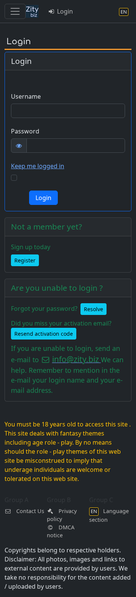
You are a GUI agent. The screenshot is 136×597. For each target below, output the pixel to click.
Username (26, 96)
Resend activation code (43, 333)
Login (64, 11)
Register (25, 260)
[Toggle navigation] (15, 11)
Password (25, 131)
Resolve (93, 309)
